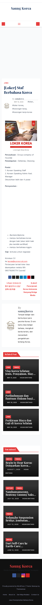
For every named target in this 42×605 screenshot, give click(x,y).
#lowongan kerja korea (22, 112)
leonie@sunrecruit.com (17, 261)
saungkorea (19, 99)
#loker (30, 102)
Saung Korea (21, 8)
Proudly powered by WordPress (13, 586)
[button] (34, 24)
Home (5, 594)
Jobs (6, 83)
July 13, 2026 (13, 524)
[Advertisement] (21, 49)
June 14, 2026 (13, 550)
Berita (9, 459)
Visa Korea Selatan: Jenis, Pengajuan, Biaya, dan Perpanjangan (20, 373)
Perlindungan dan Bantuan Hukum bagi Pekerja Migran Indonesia (19, 400)
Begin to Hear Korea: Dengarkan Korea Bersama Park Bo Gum (20, 465)
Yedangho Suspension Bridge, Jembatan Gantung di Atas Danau (20, 520)
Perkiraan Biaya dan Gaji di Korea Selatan (18, 421)
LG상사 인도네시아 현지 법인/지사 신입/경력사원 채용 (13, 286)
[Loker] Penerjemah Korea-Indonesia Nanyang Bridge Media (30, 289)
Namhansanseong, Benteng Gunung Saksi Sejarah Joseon (20, 494)
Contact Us (35, 594)
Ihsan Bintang (26, 378)
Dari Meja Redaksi (23, 594)
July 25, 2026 (13, 498)
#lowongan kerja (19, 109)
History (9, 488)
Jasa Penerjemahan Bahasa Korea (21, 600)
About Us (12, 594)
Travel (16, 367)
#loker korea (17, 105)
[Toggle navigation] (19, 24)
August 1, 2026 (14, 469)
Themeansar (20, 589)
